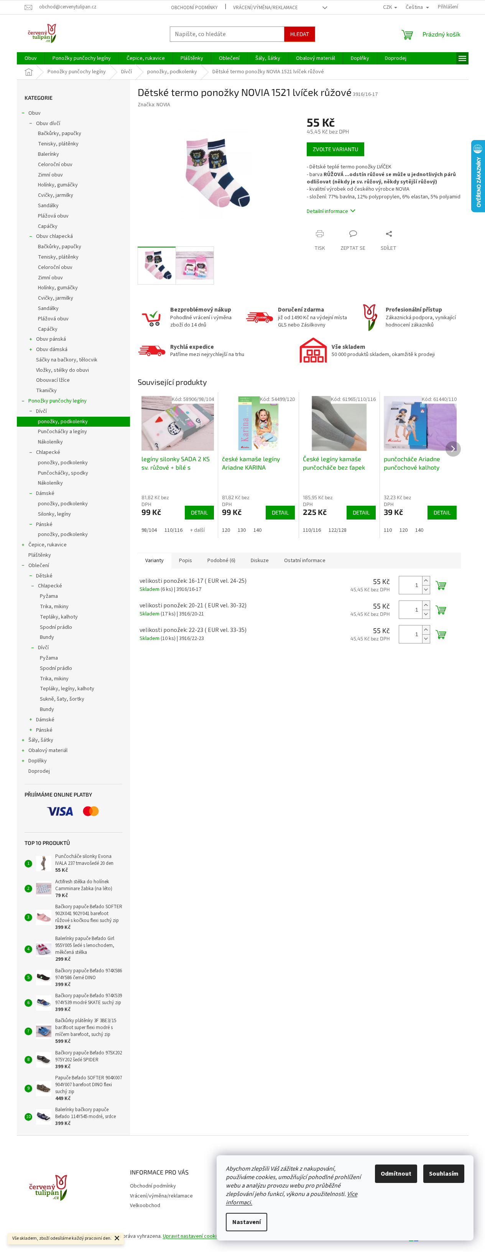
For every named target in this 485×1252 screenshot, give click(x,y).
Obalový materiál (47, 750)
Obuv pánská (51, 339)
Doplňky (37, 761)
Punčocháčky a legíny (62, 431)
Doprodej (39, 771)
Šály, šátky (40, 740)
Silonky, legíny (54, 514)
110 (388, 530)
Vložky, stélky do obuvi (62, 370)
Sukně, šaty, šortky (62, 699)
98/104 (149, 530)
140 (257, 530)
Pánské (44, 524)
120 (226, 530)
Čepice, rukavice (47, 545)
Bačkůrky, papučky (59, 133)
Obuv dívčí (48, 123)
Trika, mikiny (54, 606)
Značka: (154, 105)
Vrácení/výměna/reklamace (265, 7)
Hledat (299, 34)
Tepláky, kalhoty (59, 617)
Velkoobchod (145, 1205)
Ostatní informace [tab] (305, 560)
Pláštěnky (39, 555)
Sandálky (48, 205)
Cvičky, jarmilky (55, 195)
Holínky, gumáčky (58, 185)
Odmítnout (396, 1174)
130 (242, 530)
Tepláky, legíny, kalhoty (67, 689)
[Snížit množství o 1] (426, 589)
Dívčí (41, 411)
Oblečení (38, 565)
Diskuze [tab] (260, 560)
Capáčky (48, 226)
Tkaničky (46, 390)
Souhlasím (444, 1174)
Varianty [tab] (154, 560)
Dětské (44, 576)
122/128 (338, 530)
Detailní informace (327, 211)
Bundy (47, 637)
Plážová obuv (53, 216)
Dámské (45, 493)
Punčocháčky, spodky (63, 473)
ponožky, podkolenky (63, 422)
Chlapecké (48, 452)
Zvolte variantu (335, 149)
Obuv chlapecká (54, 236)
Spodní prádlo (56, 627)
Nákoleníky (50, 442)
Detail (199, 512)
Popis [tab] (185, 560)
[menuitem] (30, 58)
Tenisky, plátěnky (58, 144)
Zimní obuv (50, 175)
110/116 (173, 530)
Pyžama (49, 596)
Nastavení (246, 1222)
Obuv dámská (51, 349)
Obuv (34, 113)
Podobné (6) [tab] (221, 560)
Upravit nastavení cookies (192, 1236)
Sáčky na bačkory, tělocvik (66, 360)
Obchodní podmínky (194, 7)
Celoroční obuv (55, 164)
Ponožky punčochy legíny (57, 401)
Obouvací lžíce (53, 380)
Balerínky (48, 154)
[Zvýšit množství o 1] (426, 580)
